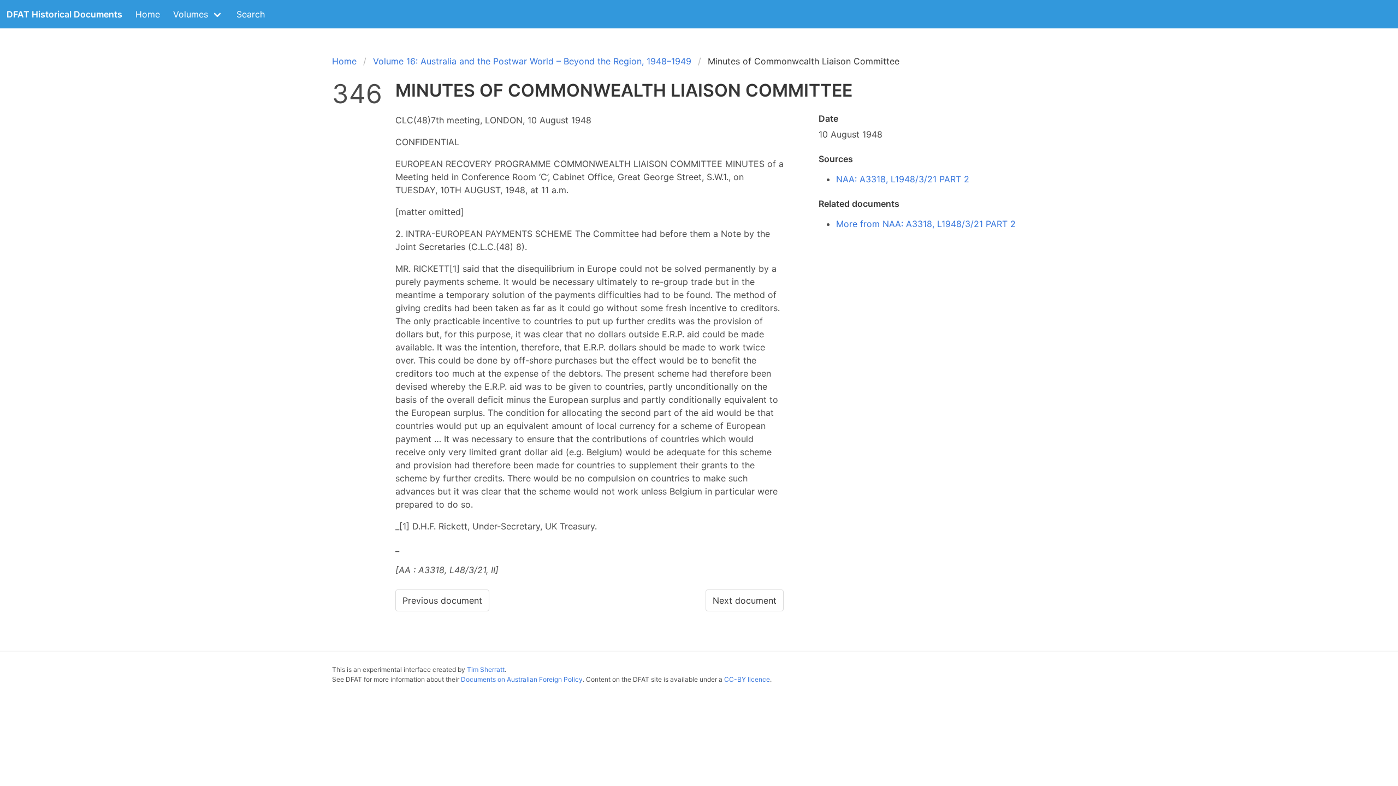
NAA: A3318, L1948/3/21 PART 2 (902, 179)
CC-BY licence (747, 679)
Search (250, 14)
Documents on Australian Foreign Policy (522, 679)
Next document (745, 600)
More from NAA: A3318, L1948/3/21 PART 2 (926, 223)
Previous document (442, 600)
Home (147, 14)
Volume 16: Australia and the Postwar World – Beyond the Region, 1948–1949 (532, 61)
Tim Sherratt (486, 669)
